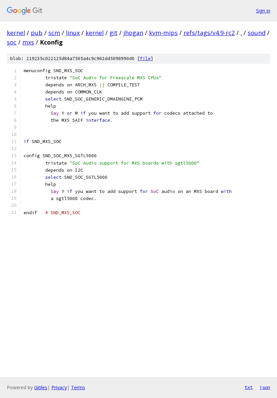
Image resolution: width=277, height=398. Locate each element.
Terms (78, 387)
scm (54, 33)
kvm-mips (163, 33)
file (145, 58)
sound (257, 33)
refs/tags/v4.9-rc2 (209, 33)
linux (73, 33)
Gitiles (40, 387)
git (113, 33)
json (264, 387)
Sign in (263, 10)
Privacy (59, 387)
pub (37, 33)
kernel (16, 33)
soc (12, 42)
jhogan (133, 33)
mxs (28, 42)
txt (249, 387)
